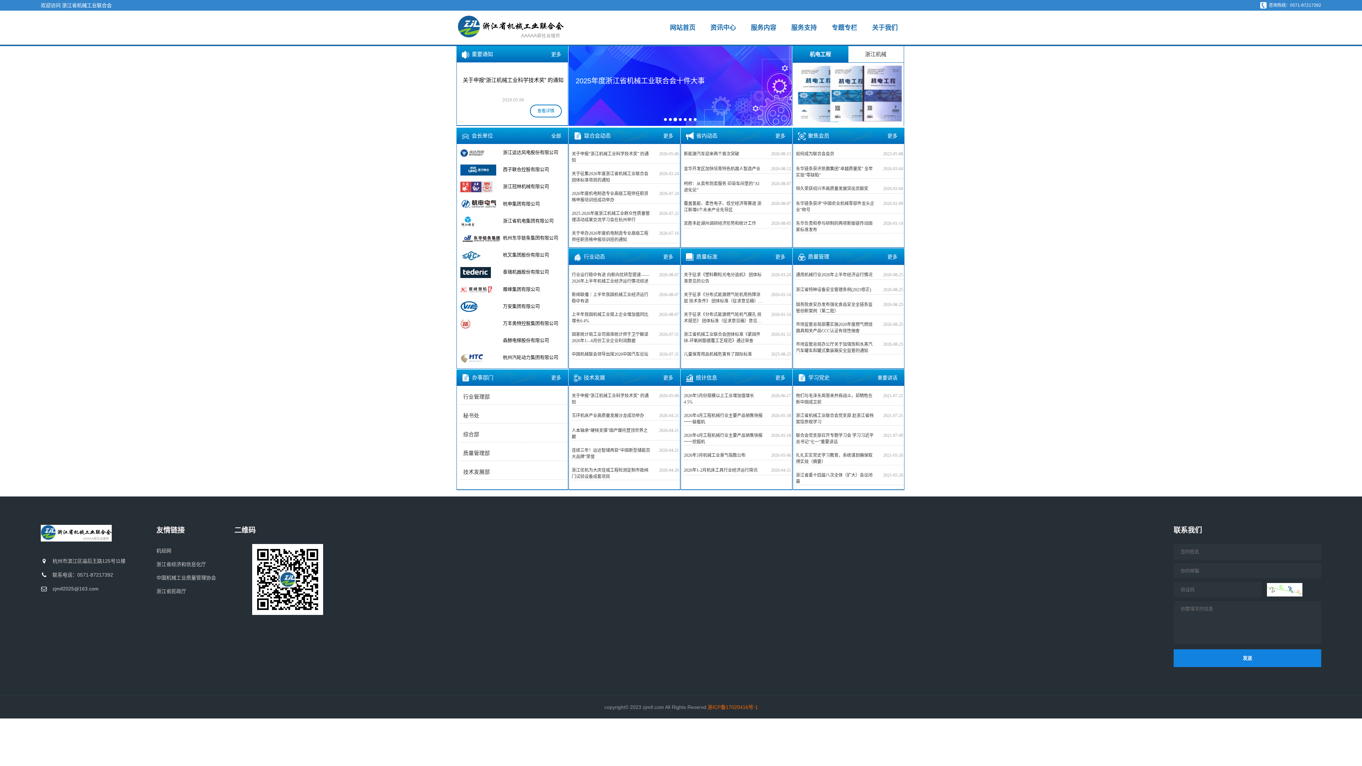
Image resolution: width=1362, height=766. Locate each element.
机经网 (163, 551)
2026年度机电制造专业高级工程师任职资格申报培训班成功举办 (610, 196)
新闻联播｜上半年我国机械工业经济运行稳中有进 (610, 298)
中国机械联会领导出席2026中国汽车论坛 (610, 354)
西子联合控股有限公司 (526, 169)
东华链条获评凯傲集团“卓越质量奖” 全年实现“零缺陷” (834, 172)
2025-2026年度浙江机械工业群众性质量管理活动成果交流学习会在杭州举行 (611, 216)
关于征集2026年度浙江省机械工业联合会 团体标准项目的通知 (610, 177)
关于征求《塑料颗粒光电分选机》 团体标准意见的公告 (723, 278)
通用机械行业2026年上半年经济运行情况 (834, 274)
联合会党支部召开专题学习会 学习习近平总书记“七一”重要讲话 (835, 438)
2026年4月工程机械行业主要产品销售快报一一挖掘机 (723, 438)
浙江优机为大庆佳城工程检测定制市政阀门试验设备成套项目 (610, 473)
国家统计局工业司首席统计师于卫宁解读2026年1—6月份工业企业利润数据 (610, 337)
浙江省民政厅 (171, 591)
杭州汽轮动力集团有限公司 (530, 357)
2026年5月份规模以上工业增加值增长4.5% (719, 399)
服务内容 (763, 27)
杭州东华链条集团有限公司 (530, 237)
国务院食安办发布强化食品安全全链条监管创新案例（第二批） (834, 307)
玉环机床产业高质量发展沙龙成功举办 (608, 415)
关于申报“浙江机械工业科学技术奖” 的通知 (610, 157)
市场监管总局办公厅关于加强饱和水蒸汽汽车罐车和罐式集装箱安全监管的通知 (834, 347)
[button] (578, 85)
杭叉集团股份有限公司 (526, 254)
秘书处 (471, 415)
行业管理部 (476, 397)
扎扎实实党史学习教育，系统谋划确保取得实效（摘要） (834, 458)
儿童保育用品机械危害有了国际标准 (718, 354)
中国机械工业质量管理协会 (186, 578)
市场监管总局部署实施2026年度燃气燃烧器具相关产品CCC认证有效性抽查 (834, 327)
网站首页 (683, 27)
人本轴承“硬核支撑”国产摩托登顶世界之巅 (610, 433)
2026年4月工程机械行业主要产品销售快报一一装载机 (723, 418)
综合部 (471, 434)
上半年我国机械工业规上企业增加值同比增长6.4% (610, 317)
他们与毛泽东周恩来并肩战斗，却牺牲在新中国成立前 (834, 399)
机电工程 (820, 54)
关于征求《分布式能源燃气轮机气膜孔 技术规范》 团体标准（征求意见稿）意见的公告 (723, 318)
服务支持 (804, 27)
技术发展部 (476, 472)
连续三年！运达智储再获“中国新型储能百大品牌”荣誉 (611, 453)
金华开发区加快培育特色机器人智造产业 (722, 168)
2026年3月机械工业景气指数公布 (715, 455)
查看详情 (545, 111)
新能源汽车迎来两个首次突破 (711, 153)
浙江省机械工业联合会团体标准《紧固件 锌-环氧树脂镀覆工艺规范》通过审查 (722, 337)
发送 (1247, 658)
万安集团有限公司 (521, 306)
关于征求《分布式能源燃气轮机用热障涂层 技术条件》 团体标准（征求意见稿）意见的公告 (723, 298)
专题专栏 (844, 27)
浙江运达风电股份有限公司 (530, 152)
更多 (556, 54)
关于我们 (885, 27)
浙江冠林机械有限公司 (526, 186)
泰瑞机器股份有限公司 (526, 271)
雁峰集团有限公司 (521, 289)
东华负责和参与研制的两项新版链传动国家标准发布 (834, 226)
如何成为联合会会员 (815, 153)
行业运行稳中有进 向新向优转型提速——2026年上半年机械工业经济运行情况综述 (610, 278)
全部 (556, 136)
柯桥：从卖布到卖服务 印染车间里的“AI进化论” (721, 187)
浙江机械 (875, 54)
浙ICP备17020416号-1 (733, 707)
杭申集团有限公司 (521, 203)
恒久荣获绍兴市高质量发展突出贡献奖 (832, 188)
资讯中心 (723, 27)
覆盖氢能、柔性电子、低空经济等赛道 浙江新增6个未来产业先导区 (723, 206)
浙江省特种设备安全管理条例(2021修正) (833, 289)
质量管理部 (476, 453)
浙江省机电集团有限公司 (528, 220)
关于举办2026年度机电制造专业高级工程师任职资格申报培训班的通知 (610, 236)
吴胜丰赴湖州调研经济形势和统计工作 (720, 223)
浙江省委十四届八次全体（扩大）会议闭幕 (834, 478)
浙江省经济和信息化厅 (181, 564)
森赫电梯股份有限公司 (526, 340)
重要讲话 (887, 378)
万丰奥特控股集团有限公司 (530, 323)
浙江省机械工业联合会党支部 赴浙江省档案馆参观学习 (835, 418)
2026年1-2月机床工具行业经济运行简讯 (721, 470)
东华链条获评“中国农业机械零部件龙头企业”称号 (835, 206)
